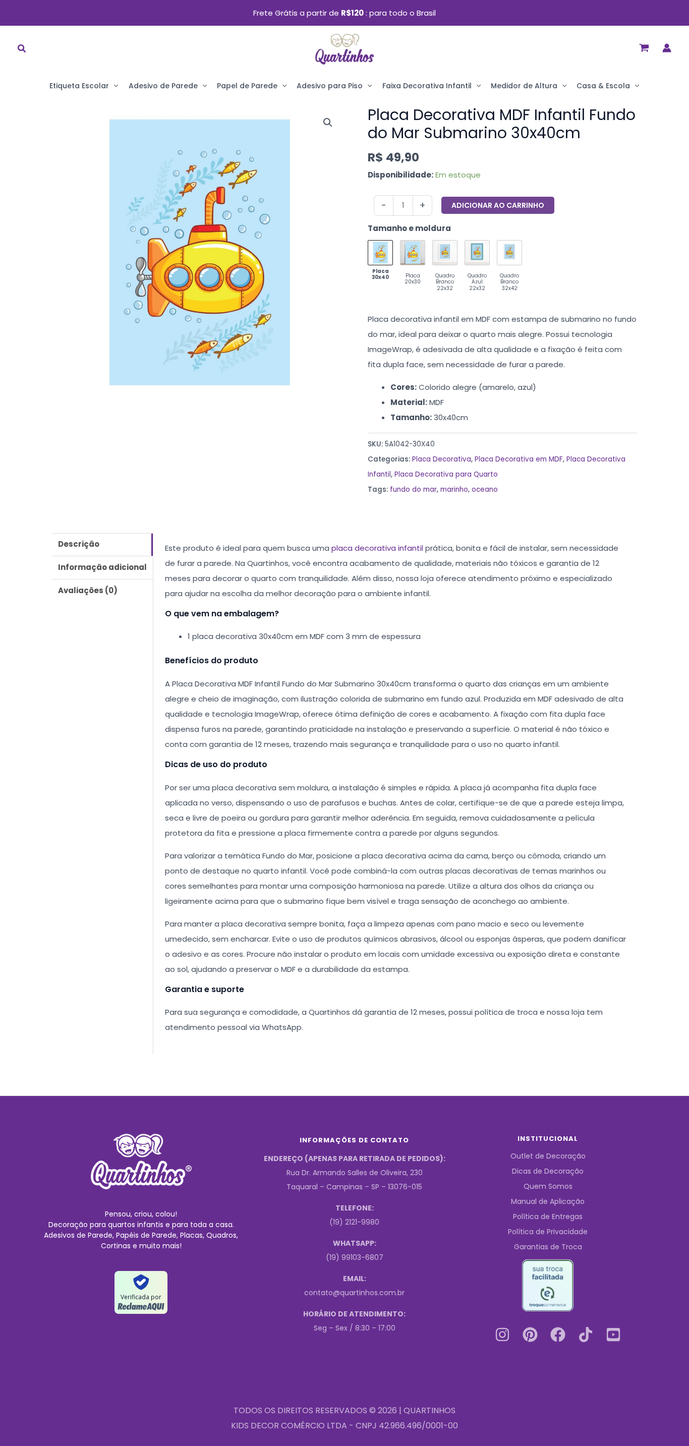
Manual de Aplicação (548, 1201)
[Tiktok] (585, 1334)
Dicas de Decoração (548, 1171)
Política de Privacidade (548, 1232)
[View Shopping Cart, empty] (644, 48)
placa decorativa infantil (377, 548)
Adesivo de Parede (163, 86)
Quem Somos (548, 1186)
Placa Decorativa (441, 459)
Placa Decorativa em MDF (519, 459)
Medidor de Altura (524, 86)
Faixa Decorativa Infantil (427, 86)
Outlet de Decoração (548, 1156)
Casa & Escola (603, 86)
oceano (485, 489)
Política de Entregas (548, 1216)
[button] (22, 49)
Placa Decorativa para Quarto (446, 474)
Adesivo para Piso (330, 86)
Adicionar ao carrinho (497, 205)
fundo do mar (413, 489)
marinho (454, 489)
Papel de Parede (247, 86)
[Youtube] (613, 1334)
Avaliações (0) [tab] (88, 590)
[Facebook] (557, 1334)
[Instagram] (502, 1334)
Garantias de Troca (548, 1247)
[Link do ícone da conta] (666, 47)
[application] (113, 86)
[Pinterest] (530, 1334)
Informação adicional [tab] (102, 567)
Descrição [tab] (78, 544)
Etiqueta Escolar (79, 86)
